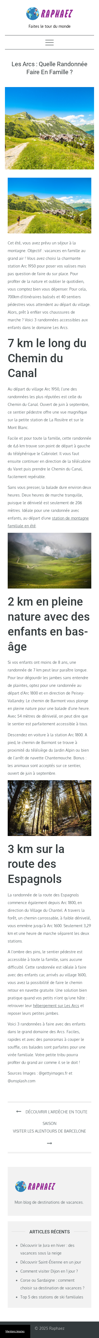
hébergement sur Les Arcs (56, 1005)
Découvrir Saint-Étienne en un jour (50, 1262)
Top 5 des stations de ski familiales (51, 1297)
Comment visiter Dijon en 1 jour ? (49, 1271)
